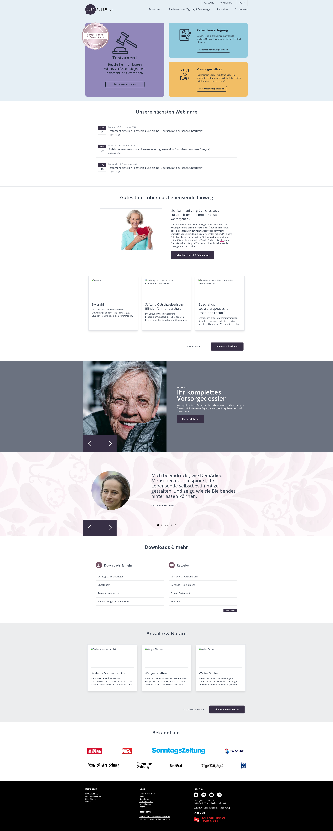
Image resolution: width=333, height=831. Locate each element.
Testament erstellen (125, 84)
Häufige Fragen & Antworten (113, 601)
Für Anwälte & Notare (193, 709)
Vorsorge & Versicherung (184, 576)
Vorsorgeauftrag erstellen (212, 88)
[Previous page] (91, 443)
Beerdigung (177, 601)
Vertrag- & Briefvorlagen (111, 576)
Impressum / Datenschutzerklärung (154, 816)
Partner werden (146, 801)
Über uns (143, 807)
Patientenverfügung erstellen (213, 49)
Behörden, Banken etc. (183, 584)
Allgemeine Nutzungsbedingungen (154, 819)
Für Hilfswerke (145, 804)
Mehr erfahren (190, 419)
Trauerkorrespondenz (109, 593)
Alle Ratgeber (230, 610)
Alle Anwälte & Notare (227, 709)
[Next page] (108, 443)
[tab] (158, 525)
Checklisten (104, 584)
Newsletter (144, 799)
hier (222, 240)
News (141, 796)
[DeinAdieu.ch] (99, 9)
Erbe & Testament (180, 593)
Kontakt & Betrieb (147, 794)
